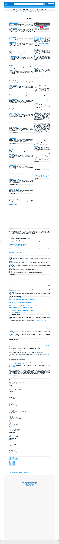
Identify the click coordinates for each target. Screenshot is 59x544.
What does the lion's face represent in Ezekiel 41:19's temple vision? (21, 300)
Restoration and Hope (12, 292)
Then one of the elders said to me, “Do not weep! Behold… (17, 244)
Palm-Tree (45, 175)
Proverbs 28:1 (38, 341)
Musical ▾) (42, 22)
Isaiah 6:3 (22, 363)
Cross (27, 20)
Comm (32, 20)
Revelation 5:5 (36, 73)
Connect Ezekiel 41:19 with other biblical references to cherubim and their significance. (24, 304)
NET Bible (10, 118)
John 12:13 (16, 335)
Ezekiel (11, 257)
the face (47, 35)
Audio (25, 20)
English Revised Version (13, 99)
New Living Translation (13, 28)
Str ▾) (17, 22)
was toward (37, 36)
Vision (11, 271)
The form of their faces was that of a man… (16, 235)
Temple (37, 176)
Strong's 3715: (11, 418)
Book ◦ (45, 228)
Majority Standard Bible (13, 133)
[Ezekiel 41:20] (58, 243)
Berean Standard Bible (12, 37)
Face (37, 175)
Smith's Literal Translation (13, 159)
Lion (41, 175)
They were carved (44, 38)
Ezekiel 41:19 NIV (12, 461)
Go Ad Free (2, 540)
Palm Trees (12, 268)
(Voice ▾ (39, 22)
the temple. (40, 39)
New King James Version (13, 51)
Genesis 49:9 (36, 68)
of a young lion (39, 37)
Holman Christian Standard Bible (14, 90)
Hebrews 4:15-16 (42, 320)
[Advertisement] (29, 221)
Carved (35, 175)
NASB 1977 (11, 65)
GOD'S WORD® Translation (13, 104)
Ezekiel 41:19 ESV (12, 463)
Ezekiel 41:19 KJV (12, 465)
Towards (39, 176)
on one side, (46, 36)
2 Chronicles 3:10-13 (37, 121)
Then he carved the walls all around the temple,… (16, 252)
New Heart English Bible (13, 122)
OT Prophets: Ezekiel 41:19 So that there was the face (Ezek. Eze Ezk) (20, 472)
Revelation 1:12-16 (37, 152)
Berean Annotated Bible (13, 80)
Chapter (48, 228)
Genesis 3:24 (36, 146)
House (39, 175)
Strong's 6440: (11, 383)
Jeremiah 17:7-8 (12, 332)
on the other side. (38, 38)
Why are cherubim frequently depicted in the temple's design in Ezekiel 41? (22, 310)
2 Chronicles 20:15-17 (40, 352)
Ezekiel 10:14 (36, 55)
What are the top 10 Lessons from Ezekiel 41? (17, 312)
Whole (44, 176)
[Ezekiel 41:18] (1, 243)
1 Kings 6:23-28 (36, 112)
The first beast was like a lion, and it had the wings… (17, 245)
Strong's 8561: (11, 430)
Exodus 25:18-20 (36, 103)
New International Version (13, 23)
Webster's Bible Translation (13, 127)
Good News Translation (13, 108)
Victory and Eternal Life (13, 284)
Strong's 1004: (11, 453)
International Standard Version (14, 113)
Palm (43, 175)
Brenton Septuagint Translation (14, 199)
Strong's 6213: (11, 442)
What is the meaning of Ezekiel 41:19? (16, 297)
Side (34, 176)
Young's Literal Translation (13, 154)
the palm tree (42, 36)
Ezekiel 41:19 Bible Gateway (13, 458)
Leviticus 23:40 (12, 335)
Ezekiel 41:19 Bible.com (13, 459)
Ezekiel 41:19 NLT (12, 462)
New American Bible (12, 174)
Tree (41, 176)
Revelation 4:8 (13, 366)
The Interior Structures (37, 33)
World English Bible (12, 138)
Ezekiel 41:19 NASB (12, 464)
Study (30, 20)
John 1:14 (47, 322)
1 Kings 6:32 (36, 93)
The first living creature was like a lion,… (15, 236)
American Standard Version (13, 94)
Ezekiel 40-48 (20, 262)
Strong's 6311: (11, 406)
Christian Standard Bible (13, 85)
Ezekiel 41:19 (11, 370)
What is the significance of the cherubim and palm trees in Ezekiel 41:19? (22, 307)
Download (48, 43)
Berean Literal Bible (12, 42)
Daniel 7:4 (35, 78)
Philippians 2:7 (11, 323)
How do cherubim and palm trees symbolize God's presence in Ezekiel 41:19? (22, 299)
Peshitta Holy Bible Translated (14, 189)
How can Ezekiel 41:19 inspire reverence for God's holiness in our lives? (21, 302)
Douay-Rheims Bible (12, 165)
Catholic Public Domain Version (14, 170)
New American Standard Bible (14, 56)
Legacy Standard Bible (13, 70)
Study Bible (12, 228)
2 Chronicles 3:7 (36, 98)
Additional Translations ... (13, 204)
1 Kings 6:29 (36, 87)
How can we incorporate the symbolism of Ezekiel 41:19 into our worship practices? (23, 305)
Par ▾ (15, 22)
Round (49, 175)
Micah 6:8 (37, 320)
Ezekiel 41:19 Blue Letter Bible (14, 457)
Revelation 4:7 (36, 60)
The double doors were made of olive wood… (16, 253)
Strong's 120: (11, 389)
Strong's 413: (11, 395)
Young (46, 176)
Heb (34, 20)
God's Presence (11, 288)
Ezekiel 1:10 (36, 49)
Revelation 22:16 (36, 141)
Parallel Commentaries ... (13, 375)
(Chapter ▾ (13, 22)
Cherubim (11, 264)
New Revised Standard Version (14, 179)
